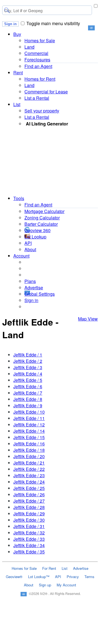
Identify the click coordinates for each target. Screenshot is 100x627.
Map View (88, 319)
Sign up (45, 584)
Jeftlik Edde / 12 (29, 424)
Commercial (36, 53)
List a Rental (36, 98)
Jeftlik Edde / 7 (27, 393)
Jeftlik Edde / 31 (29, 526)
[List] (50, 624)
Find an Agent (38, 66)
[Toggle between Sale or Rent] (95, 6)
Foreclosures (37, 59)
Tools (18, 198)
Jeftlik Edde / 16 (29, 443)
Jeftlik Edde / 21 (29, 463)
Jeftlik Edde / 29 (29, 513)
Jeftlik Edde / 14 (29, 431)
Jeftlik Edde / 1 (27, 354)
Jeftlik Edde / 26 (29, 494)
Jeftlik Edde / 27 (29, 501)
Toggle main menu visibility (53, 23)
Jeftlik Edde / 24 (29, 482)
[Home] (9, 624)
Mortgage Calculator (44, 211)
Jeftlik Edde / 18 (29, 450)
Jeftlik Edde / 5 (27, 380)
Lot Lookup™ (38, 576)
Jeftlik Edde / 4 (27, 374)
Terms (89, 576)
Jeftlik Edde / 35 (29, 552)
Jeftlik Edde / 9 (27, 405)
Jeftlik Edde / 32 (29, 532)
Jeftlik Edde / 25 (29, 488)
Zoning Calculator (42, 217)
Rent (18, 72)
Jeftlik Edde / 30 (29, 520)
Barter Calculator (41, 224)
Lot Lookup (35, 237)
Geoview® (14, 576)
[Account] (90, 624)
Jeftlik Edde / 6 (27, 386)
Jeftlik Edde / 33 (29, 539)
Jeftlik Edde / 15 (29, 437)
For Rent (49, 568)
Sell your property (41, 110)
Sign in (10, 24)
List (16, 104)
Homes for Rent (39, 79)
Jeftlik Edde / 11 (29, 418)
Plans (30, 281)
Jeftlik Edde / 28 (29, 507)
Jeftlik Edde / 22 (29, 469)
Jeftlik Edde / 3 (27, 367)
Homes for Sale (39, 40)
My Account (66, 584)
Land (29, 47)
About (30, 249)
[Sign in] (70, 624)
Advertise (33, 287)
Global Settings (39, 294)
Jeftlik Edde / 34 (29, 545)
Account (21, 256)
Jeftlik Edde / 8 (27, 399)
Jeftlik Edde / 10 (29, 412)
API (28, 243)
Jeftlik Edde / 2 (27, 361)
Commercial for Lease (46, 91)
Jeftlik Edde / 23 (29, 475)
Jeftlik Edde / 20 (29, 456)
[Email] (29, 624)
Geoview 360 (37, 230)
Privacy (73, 576)
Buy (17, 34)
